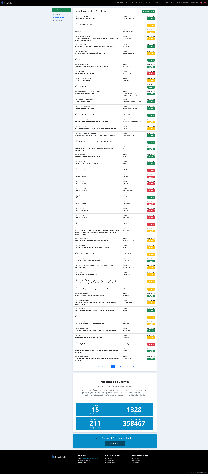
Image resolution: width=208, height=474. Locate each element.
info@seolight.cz (125, 437)
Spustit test (61, 10)
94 (120, 366)
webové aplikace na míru (202, 472)
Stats (205, 471)
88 (99, 366)
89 (102, 366)
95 (123, 366)
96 (127, 366)
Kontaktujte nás (115, 443)
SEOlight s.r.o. (200, 471)
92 (113, 366)
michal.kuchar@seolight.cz (90, 458)
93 (116, 366)
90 (106, 366)
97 (130, 366)
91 (109, 366)
